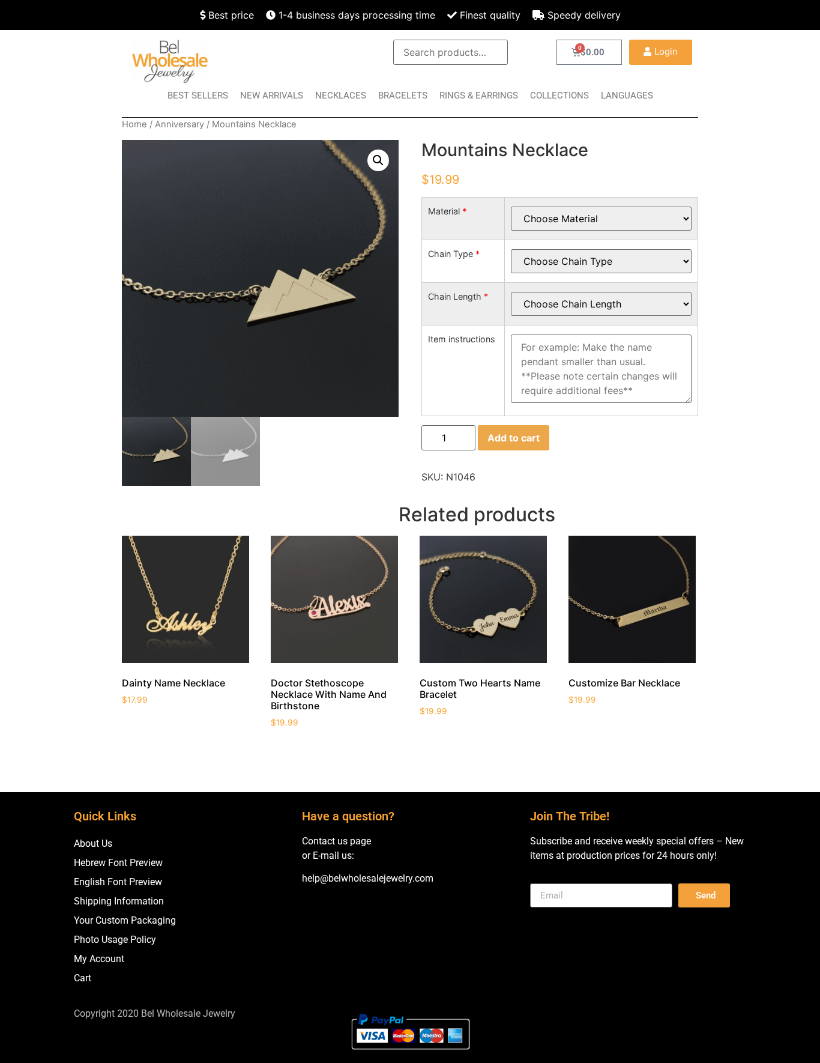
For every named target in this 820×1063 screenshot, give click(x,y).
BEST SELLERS (197, 95)
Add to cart (513, 438)
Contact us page (336, 841)
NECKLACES (340, 95)
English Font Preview (118, 882)
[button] (660, 52)
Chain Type (454, 254)
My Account (99, 959)
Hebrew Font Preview (118, 862)
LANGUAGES (627, 95)
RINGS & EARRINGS (478, 95)
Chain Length (458, 296)
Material (447, 211)
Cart (82, 978)
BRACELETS (402, 95)
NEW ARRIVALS (271, 95)
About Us (93, 843)
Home (134, 124)
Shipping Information (119, 901)
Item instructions (461, 339)
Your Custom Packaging (125, 920)
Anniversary (179, 124)
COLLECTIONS (559, 95)
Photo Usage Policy (115, 939)
